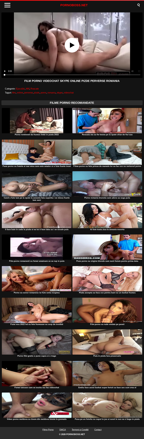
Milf (27, 89)
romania (52, 92)
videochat (69, 92)
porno (43, 92)
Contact (98, 429)
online (20, 92)
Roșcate (35, 89)
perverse (28, 92)
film (14, 92)
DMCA (62, 429)
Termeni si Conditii (80, 429)
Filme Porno (48, 429)
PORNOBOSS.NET (74, 5)
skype (60, 92)
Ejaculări (20, 89)
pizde (37, 92)
